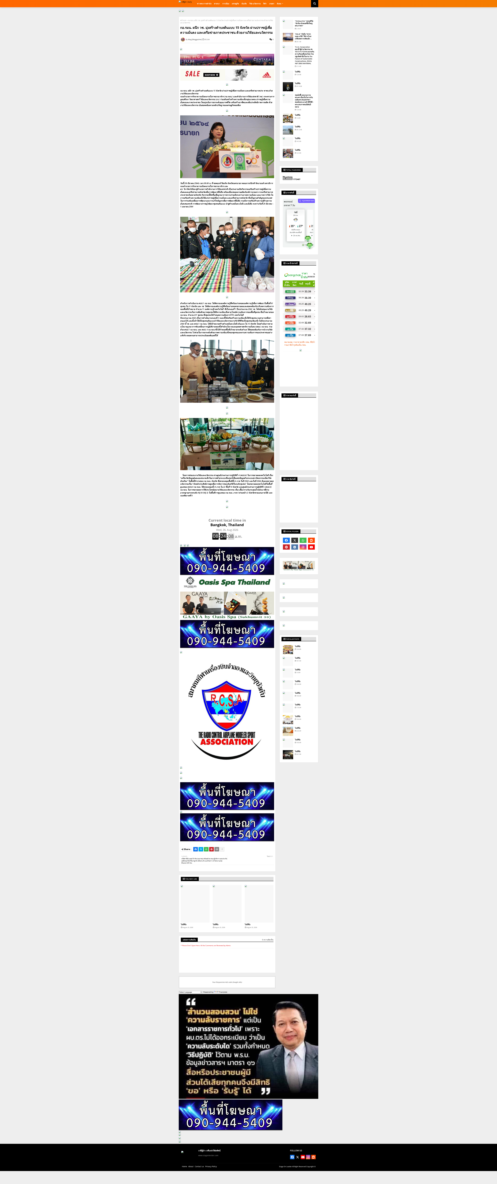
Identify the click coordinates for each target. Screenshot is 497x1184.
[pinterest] (286, 547)
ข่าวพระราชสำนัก (204, 3)
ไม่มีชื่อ (183, 924)
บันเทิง (244, 3)
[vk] (294, 547)
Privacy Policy (211, 1166)
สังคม (279, 3)
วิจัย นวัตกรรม (255, 3)
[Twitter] (201, 849)
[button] (314, 3)
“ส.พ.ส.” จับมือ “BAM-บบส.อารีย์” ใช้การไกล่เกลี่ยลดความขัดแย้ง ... (303, 36)
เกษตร (271, 3)
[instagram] (303, 547)
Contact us (199, 1166)
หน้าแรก (183, 20)
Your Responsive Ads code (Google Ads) (227, 982)
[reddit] (311, 540)
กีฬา (265, 3)
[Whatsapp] (206, 849)
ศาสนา (217, 3)
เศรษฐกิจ (235, 3)
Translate (223, 992)
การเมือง (225, 3)
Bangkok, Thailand (227, 522)
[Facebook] (195, 849)
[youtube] (311, 547)
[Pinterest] (211, 849)
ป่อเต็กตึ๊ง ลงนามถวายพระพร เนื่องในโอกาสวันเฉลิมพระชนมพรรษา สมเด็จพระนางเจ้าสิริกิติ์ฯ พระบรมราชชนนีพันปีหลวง (304, 101)
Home (184, 1166)
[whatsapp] (303, 540)
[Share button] (222, 849)
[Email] (216, 849)
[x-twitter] (294, 540)
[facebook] (286, 540)
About (190, 1166)
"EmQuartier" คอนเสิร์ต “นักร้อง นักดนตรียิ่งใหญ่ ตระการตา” (304, 23)
